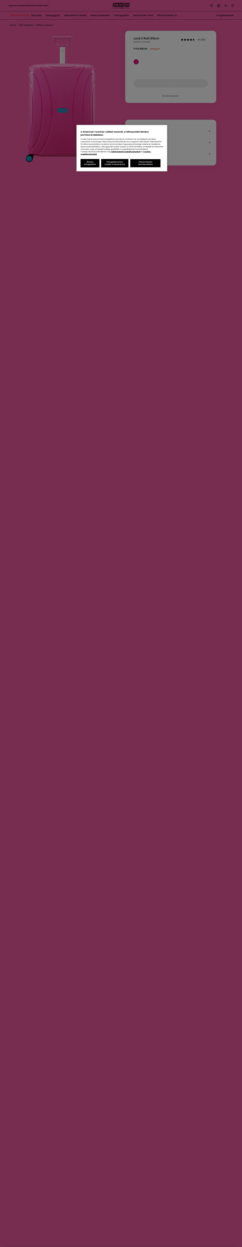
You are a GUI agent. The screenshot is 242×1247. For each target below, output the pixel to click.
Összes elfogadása (90, 163)
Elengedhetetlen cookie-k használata (114, 163)
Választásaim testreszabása (145, 163)
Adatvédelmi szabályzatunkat (125, 151)
